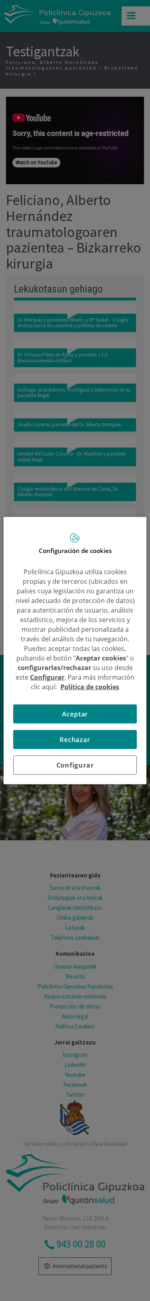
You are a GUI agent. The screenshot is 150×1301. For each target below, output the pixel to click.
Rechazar (75, 739)
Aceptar (75, 713)
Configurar (75, 764)
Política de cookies (89, 686)
